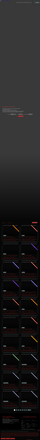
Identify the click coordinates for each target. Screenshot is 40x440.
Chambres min (22, 427)
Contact (30, 2)
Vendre (23, 2)
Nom (27, 420)
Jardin (28, 427)
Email (33, 420)
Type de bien (28, 423)
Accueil (18, 2)
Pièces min (33, 425)
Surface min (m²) (28, 425)
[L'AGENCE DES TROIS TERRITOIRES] (5, 2)
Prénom (22, 420)
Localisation (20, 114)
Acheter (20, 2)
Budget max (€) (30, 114)
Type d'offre (22, 423)
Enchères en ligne (26, 2)
